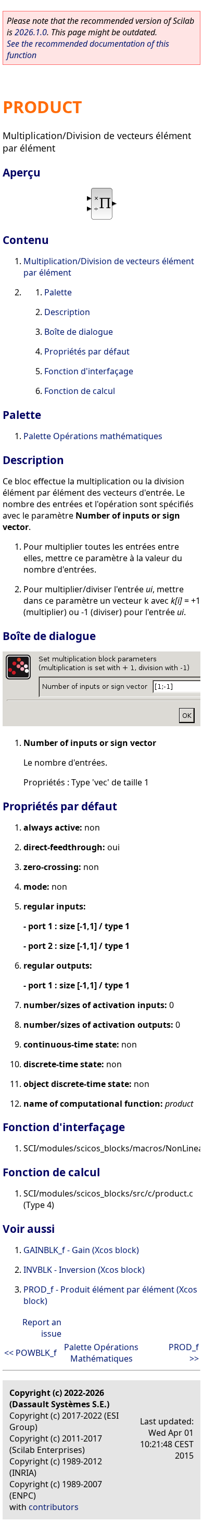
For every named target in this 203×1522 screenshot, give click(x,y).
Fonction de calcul (79, 391)
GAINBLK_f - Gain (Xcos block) (81, 1250)
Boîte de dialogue (78, 331)
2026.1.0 (31, 32)
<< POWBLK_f (30, 1352)
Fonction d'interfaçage (88, 371)
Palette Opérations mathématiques (92, 436)
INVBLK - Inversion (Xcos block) (84, 1269)
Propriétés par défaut (87, 351)
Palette (58, 292)
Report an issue (41, 1327)
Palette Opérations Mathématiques (101, 1352)
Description (67, 312)
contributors (54, 1507)
